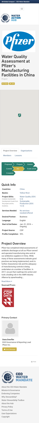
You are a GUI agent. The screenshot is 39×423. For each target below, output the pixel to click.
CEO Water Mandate (23, 2)
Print (34, 362)
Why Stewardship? (9, 397)
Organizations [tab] (26, 151)
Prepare (20, 164)
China (22, 189)
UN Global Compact (8, 2)
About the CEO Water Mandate (14, 387)
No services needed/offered (26, 212)
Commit (9, 169)
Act (18, 169)
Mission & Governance (11, 390)
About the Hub (8, 403)
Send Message (10, 349)
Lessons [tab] (18, 155)
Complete (9, 173)
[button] (19, 115)
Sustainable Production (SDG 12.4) (26, 203)
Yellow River (25, 193)
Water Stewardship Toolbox (13, 400)
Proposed (8, 164)
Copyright (6, 417)
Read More (6, 281)
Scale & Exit (31, 169)
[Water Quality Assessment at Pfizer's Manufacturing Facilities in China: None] (19, 41)
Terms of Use (7, 410)
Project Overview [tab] (10, 151)
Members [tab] (7, 155)
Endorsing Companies (11, 393)
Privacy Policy (7, 407)
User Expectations (9, 413)
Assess (30, 164)
